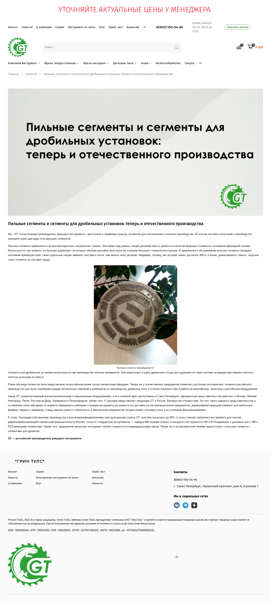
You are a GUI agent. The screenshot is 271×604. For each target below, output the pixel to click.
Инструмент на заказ (81, 27)
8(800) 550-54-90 (169, 27)
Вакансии (133, 27)
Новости (27, 27)
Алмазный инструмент (22, 63)
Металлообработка (168, 63)
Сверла (189, 63)
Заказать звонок (237, 27)
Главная (13, 74)
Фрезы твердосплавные (60, 63)
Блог (102, 27)
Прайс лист (116, 27)
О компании (44, 27)
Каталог (13, 27)
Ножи (144, 63)
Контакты (97, 483)
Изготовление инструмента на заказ (57, 477)
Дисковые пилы (123, 63)
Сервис (59, 27)
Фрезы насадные (94, 63)
